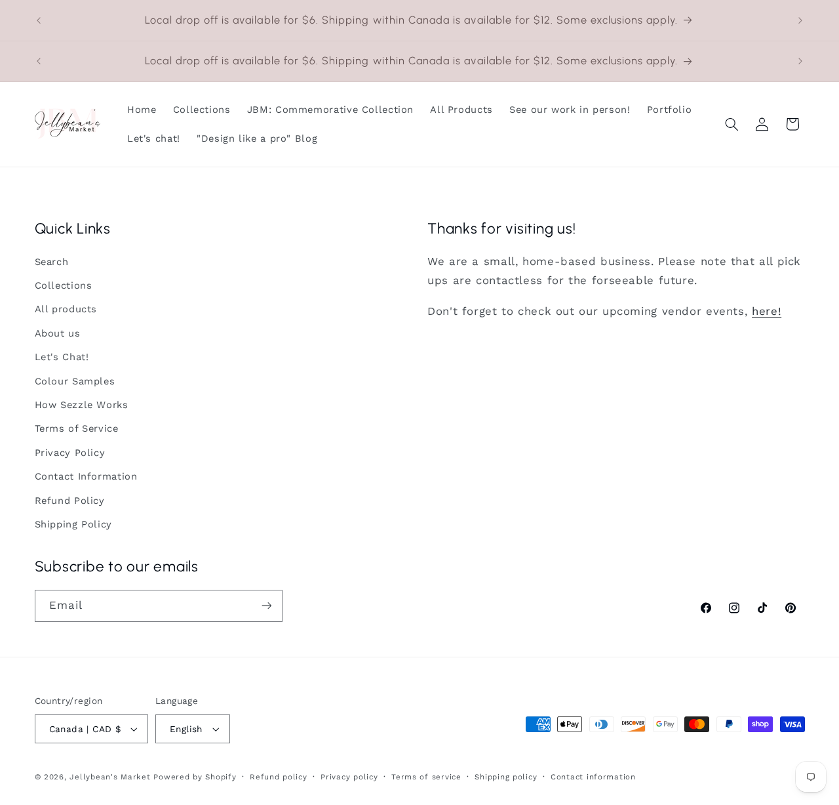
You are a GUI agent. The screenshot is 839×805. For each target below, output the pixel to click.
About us (58, 333)
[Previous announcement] (38, 20)
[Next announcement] (800, 20)
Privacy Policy (70, 453)
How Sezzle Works (81, 405)
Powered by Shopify (194, 776)
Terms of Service (77, 429)
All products (66, 310)
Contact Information (86, 476)
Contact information (593, 776)
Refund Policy (70, 500)
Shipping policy (506, 776)
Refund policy (278, 776)
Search (52, 262)
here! (766, 311)
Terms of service (426, 776)
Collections (63, 285)
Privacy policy (349, 776)
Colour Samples (75, 381)
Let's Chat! (62, 357)
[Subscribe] (266, 606)
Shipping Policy (73, 524)
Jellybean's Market (109, 776)
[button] (731, 124)
